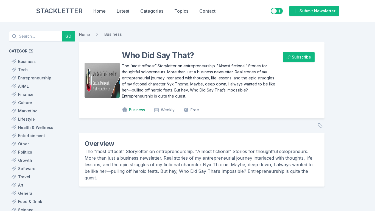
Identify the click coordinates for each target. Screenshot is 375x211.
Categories (151, 11)
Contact (207, 11)
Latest (123, 11)
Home (99, 11)
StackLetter (59, 11)
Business (113, 34)
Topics (181, 11)
